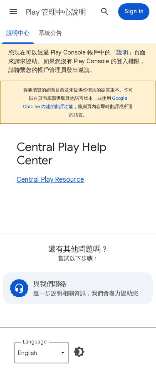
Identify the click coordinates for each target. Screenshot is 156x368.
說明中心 (18, 33)
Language (35, 341)
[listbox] (41, 352)
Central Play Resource (50, 179)
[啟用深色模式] (79, 352)
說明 (122, 52)
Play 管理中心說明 (56, 12)
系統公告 (50, 33)
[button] (13, 12)
